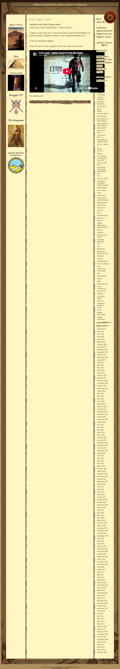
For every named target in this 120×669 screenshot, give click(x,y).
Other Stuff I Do (104, 60)
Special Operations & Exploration (16, 154)
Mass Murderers (102, 261)
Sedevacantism (102, 188)
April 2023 (100, 432)
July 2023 (100, 425)
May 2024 (100, 399)
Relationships (101, 171)
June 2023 (100, 427)
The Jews (100, 301)
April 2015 (100, 577)
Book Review (101, 106)
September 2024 (102, 388)
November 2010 (102, 634)
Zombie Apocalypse (82, 102)
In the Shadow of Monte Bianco (103, 120)
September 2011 (102, 608)
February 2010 (102, 652)
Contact (99, 66)
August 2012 (101, 595)
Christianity (101, 181)
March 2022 (101, 466)
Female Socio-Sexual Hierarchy (103, 199)
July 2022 (100, 456)
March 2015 (101, 580)
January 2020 (101, 525)
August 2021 (101, 484)
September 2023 (102, 419)
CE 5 (99, 246)
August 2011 (101, 611)
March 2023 (101, 435)
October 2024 (101, 386)
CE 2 (99, 173)
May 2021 (100, 489)
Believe (99, 111)
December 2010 (102, 632)
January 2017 (101, 559)
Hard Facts (100, 218)
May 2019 (100, 541)
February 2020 (102, 523)
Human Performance (101, 224)
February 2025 (102, 375)
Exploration (101, 28)
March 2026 (101, 342)
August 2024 (101, 391)
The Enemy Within (101, 297)
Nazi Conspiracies (103, 264)
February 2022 (102, 469)
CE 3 (99, 176)
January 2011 (101, 629)
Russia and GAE (102, 284)
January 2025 (101, 378)
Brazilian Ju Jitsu (102, 253)
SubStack (100, 294)
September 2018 (102, 557)
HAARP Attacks (102, 215)
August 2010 (101, 642)
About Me (100, 22)
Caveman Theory (103, 114)
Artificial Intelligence (101, 98)
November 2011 (102, 603)
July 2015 (100, 572)
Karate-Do (100, 256)
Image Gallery (102, 57)
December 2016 (102, 562)
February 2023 (102, 437)
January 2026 (101, 347)
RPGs (99, 281)
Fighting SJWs (102, 202)
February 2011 (102, 626)
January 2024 (101, 409)
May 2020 (100, 515)
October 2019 (101, 533)
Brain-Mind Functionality (101, 168)
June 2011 (100, 616)
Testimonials (101, 51)
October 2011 (101, 606)
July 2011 (100, 613)
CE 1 (99, 244)
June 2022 (100, 458)
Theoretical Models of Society (101, 305)
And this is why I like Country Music (45, 24)
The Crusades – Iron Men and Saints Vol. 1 (102, 158)
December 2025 (102, 349)
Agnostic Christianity (101, 89)
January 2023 (101, 440)
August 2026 (101, 329)
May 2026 (100, 337)
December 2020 (102, 500)
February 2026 (102, 344)
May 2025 (100, 368)
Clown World (101, 190)
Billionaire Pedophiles (100, 103)
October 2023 (101, 417)
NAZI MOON (102, 128)
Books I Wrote (16, 25)
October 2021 (101, 479)
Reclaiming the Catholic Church (102, 141)
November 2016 (102, 564)
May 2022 (100, 461)
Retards (99, 279)
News (99, 266)
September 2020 (102, 505)
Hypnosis (100, 232)
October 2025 (101, 355)
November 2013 (102, 585)
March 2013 (101, 590)
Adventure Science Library (104, 44)
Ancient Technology (101, 94)
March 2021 (101, 494)
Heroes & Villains (104, 63)
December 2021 (102, 474)
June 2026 (100, 334)
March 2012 (101, 598)
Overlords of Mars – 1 (101, 131)
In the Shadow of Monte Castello (103, 124)
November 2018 (102, 551)
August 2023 (101, 422)
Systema (100, 153)
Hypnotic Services (104, 34)
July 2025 (100, 362)
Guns (50, 102)
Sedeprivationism (103, 185)
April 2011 (100, 621)
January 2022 (101, 471)
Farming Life (101, 195)
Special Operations (104, 31)
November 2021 (102, 476)
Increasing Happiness (58, 102)
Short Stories (101, 314)
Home (98, 19)
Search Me (101, 69)
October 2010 (101, 637)
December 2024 (102, 381)
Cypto (99, 193)
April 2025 (100, 370)
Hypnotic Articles (103, 37)
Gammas (100, 210)
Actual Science (102, 85)
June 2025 (100, 365)
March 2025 (101, 373)
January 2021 (101, 497)
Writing (99, 312)
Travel (99, 310)
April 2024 (100, 401)
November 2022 (102, 445)
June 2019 (100, 538)
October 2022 (101, 448)
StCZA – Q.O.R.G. (100, 150)
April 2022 (100, 463)
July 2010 (100, 644)
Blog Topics (101, 81)
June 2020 (100, 513)
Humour (100, 230)
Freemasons (101, 208)
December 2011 (102, 600)
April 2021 (100, 492)
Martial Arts (101, 251)
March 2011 (101, 624)
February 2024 (102, 406)
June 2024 (100, 396)
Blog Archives (102, 326)
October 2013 (101, 588)
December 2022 (102, 443)
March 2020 (101, 520)
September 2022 (102, 450)
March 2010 (101, 650)
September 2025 (102, 357)
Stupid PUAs (101, 291)
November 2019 (102, 531)
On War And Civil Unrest (101, 270)
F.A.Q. (99, 72)
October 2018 (101, 554)
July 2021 (100, 487)
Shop (16, 56)
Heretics (100, 221)
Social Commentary (70, 102)
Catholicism (101, 183)
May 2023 (100, 430)
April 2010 (100, 647)
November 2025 (102, 352)
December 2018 (102, 549)
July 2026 (100, 331)
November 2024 (102, 383)
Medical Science (102, 227)
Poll (98, 273)
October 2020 (101, 502)
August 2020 (101, 507)
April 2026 (100, 339)
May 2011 (100, 619)
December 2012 (102, 593)
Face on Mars (101, 116)
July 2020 (100, 510)
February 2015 (102, 582)
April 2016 (100, 567)
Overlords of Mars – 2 (101, 136)
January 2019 (101, 546)
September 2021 (102, 481)
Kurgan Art (101, 249)
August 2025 (101, 360)
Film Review (101, 205)
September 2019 (102, 536)
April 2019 (100, 544)
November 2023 (102, 414)
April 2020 (100, 518)
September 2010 (102, 639)
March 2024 (101, 404)
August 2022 (101, 453)
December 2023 (102, 412)
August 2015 (101, 569)
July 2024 (100, 393)
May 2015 (100, 575)
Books (99, 109)
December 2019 (102, 528)
